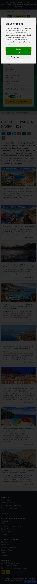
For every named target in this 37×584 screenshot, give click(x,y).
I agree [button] (18, 49)
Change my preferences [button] (18, 57)
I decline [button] (18, 53)
